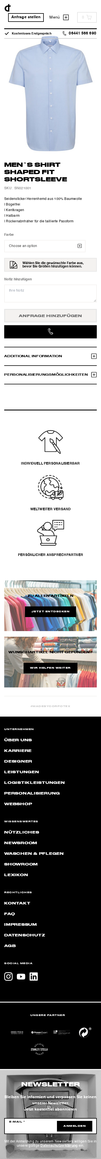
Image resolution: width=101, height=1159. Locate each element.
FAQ (9, 914)
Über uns (18, 740)
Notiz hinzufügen (18, 279)
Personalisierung (32, 793)
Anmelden (74, 1126)
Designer (18, 761)
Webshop (18, 804)
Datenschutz (24, 935)
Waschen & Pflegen (34, 853)
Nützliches (21, 832)
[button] (10, 1149)
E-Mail (17, 1122)
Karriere (18, 750)
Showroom (21, 864)
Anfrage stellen (26, 17)
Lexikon (16, 875)
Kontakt (17, 903)
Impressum (20, 924)
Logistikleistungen (34, 782)
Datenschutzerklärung (58, 1146)
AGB (10, 946)
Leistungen (21, 772)
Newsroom (20, 843)
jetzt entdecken (50, 612)
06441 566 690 (82, 33)
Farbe (9, 235)
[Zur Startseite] (7, 8)
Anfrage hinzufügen (50, 316)
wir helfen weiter (50, 668)
